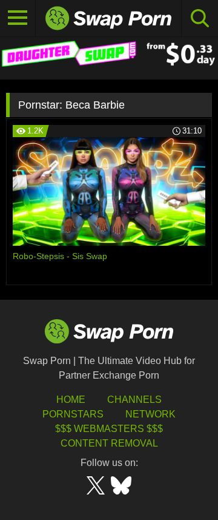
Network (150, 414)
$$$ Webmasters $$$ (109, 429)
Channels (134, 399)
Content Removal (109, 443)
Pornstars (73, 414)
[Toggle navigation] (18, 18)
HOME (70, 399)
